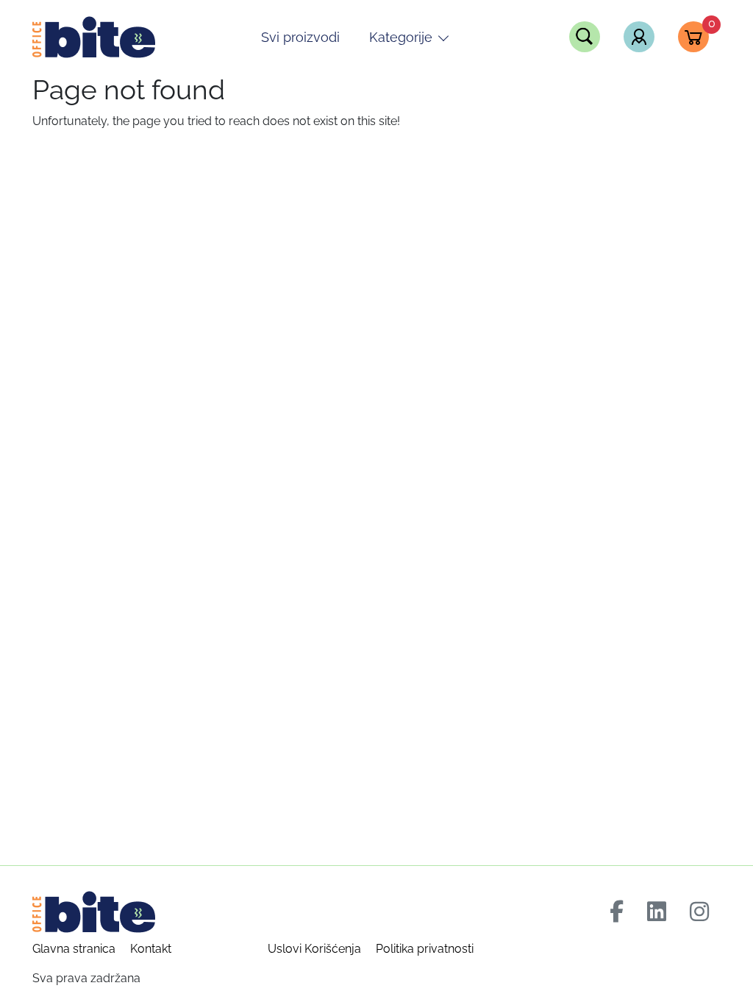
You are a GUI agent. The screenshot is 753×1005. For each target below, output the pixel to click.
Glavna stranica (73, 949)
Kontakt (150, 949)
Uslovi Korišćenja (314, 949)
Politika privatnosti (425, 949)
